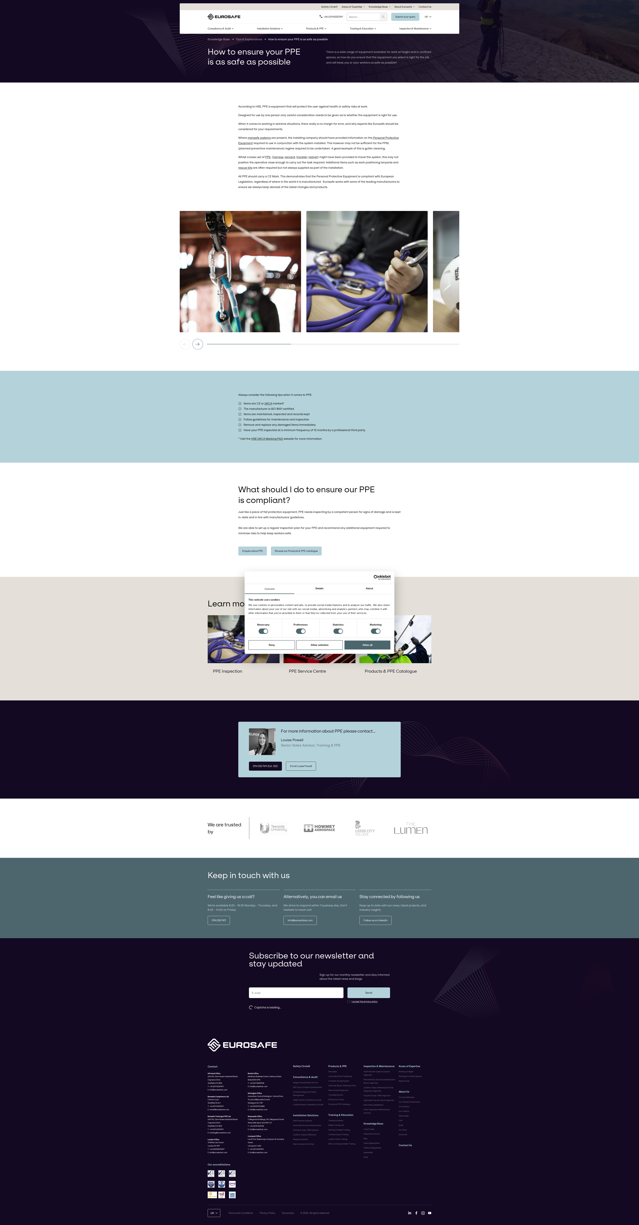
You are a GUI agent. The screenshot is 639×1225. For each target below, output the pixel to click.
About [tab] (369, 588)
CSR (400, 1120)
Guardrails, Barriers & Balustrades (307, 1125)
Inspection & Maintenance (414, 28)
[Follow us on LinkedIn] (409, 1213)
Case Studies (369, 1129)
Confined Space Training (338, 1134)
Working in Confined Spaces (410, 1076)
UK (426, 16)
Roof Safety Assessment (373, 1105)
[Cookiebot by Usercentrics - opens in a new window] (376, 577)
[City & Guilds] (223, 1195)
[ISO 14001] (223, 1173)
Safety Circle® (329, 7)
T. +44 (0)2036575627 (216, 1149)
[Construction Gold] (212, 1195)
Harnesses (332, 1071)
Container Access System (338, 1081)
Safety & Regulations (372, 1148)
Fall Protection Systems (302, 1121)
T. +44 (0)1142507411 (216, 1086)
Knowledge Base (378, 7)
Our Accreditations (406, 1097)
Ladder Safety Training (337, 1139)
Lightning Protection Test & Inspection (379, 1100)
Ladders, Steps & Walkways (304, 1134)
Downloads (368, 1152)
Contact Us (425, 7)
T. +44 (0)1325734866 (256, 1106)
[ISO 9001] (212, 1173)
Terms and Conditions (240, 1213)
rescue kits (245, 167)
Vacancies (403, 1134)
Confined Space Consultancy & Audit (308, 1104)
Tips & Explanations (249, 39)
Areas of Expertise (352, 7)
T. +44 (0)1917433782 (256, 1126)
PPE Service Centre (307, 671)
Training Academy (335, 1120)
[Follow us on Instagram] (423, 1213)
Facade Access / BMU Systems (306, 1130)
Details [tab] (320, 588)
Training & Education (361, 28)
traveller (301, 157)
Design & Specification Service (305, 1082)
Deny (272, 645)
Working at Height (406, 1071)
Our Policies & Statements (409, 1102)
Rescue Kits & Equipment (338, 1090)
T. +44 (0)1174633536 (256, 1083)
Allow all (367, 645)
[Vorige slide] (185, 344)
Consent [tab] (270, 588)
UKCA (268, 403)
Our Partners (404, 1106)
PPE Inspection (227, 671)
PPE (268, 157)
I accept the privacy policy (364, 1001)
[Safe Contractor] (223, 1184)
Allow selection (319, 645)
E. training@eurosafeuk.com (219, 1132)
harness (278, 157)
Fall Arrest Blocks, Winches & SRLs (342, 1085)
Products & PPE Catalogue (391, 671)
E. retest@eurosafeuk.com (218, 1109)
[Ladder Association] (233, 1195)
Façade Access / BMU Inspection (377, 1095)
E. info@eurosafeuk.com (217, 1090)
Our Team (403, 1130)
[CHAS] (233, 1184)
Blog (365, 1138)
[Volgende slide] (197, 344)
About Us (404, 1091)
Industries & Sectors (372, 1134)
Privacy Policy (267, 1213)
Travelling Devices (335, 1095)
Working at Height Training (339, 1130)
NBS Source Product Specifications (307, 1087)
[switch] (301, 631)
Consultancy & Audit (219, 28)
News (401, 1125)
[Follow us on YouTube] (429, 1213)
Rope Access (404, 1081)
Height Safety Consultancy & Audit (307, 1100)
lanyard (290, 157)
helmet (313, 157)
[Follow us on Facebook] (416, 1213)
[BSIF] (212, 1184)
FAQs (366, 1157)
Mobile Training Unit (336, 1125)
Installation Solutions (268, 28)
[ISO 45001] (233, 1173)
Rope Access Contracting (303, 1144)
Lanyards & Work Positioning (340, 1076)
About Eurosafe (403, 7)
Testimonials (404, 1116)
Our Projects (404, 1111)
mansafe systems (259, 137)
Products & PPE (315, 28)
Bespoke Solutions (300, 1139)
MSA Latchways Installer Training (341, 1144)
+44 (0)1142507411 (333, 16)
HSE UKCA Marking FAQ (267, 438)
